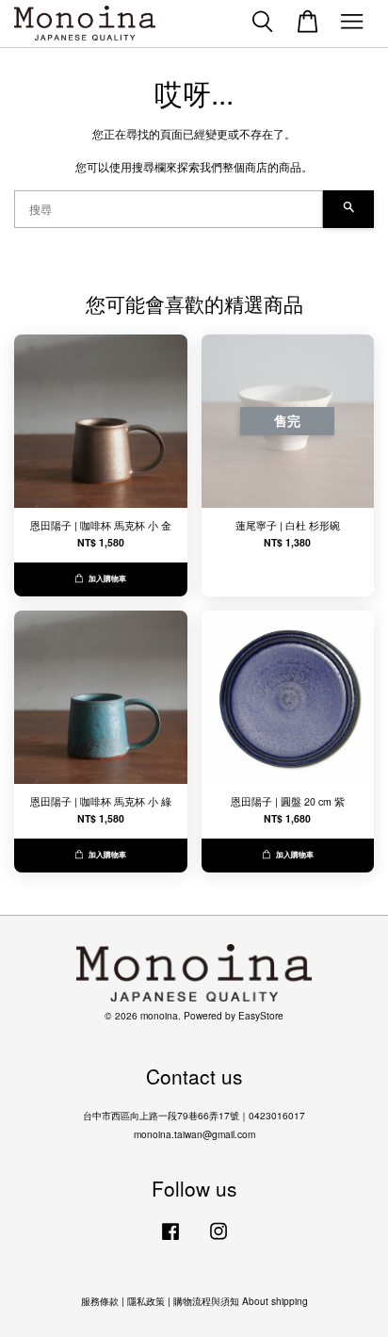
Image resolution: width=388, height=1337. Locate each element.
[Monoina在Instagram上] (218, 1240)
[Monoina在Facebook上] (170, 1240)
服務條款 (100, 1301)
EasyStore (260, 1015)
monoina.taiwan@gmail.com (194, 1134)
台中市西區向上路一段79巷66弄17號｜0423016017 (194, 1115)
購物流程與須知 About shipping (240, 1301)
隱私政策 (146, 1301)
